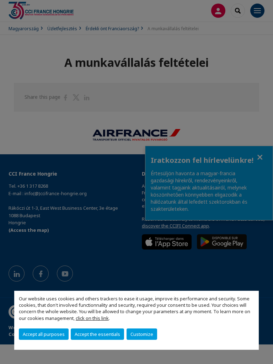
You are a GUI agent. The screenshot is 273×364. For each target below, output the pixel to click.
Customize (141, 334)
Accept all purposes (44, 334)
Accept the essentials (97, 334)
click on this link (92, 318)
